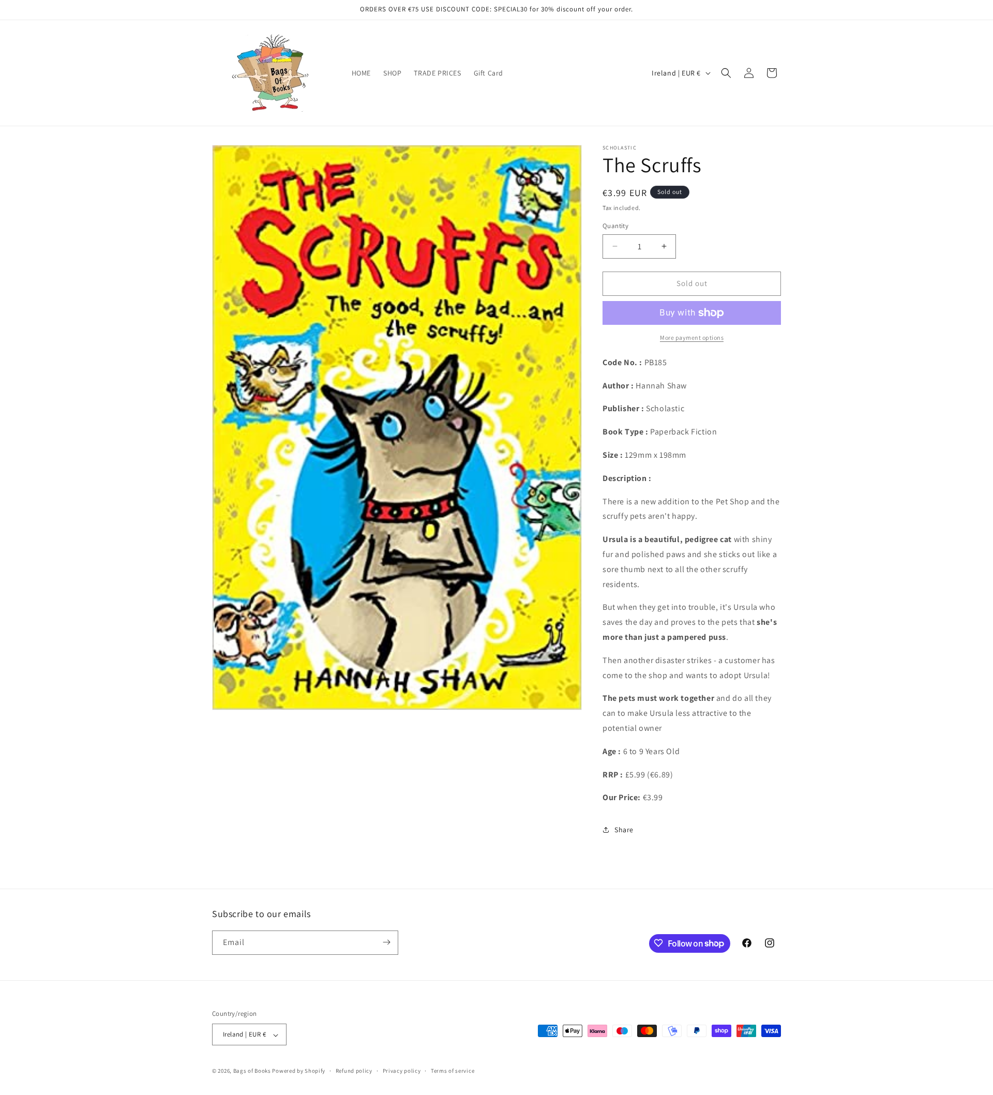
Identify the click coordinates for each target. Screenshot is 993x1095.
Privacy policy (402, 1070)
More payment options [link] (692, 337)
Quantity (615, 225)
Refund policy (354, 1070)
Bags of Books (252, 1071)
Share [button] (624, 829)
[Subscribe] (386, 942)
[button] (726, 73)
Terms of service (452, 1070)
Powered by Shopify (298, 1071)
